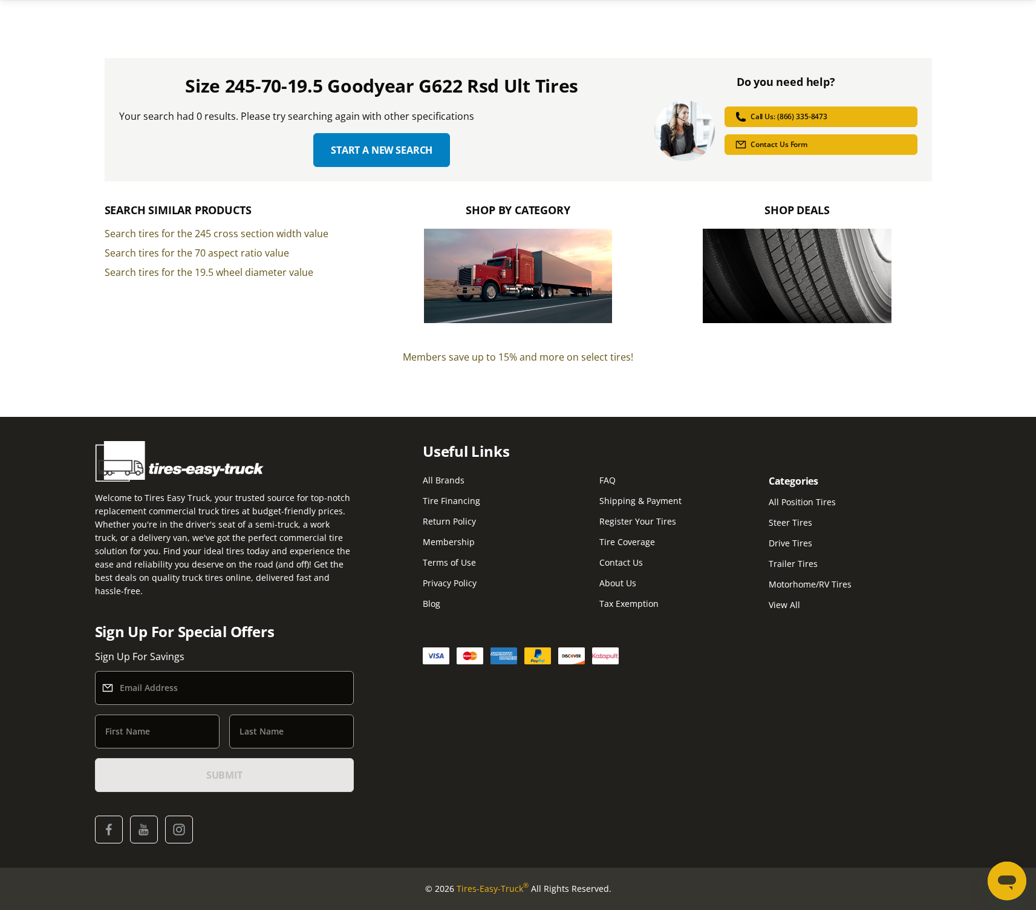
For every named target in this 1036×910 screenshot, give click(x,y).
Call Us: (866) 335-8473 (789, 116)
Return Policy (449, 521)
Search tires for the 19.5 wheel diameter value (209, 272)
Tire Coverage (627, 542)
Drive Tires (790, 543)
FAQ (607, 480)
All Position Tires (802, 502)
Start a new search (381, 150)
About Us (617, 583)
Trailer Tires (793, 563)
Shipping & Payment (640, 500)
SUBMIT (224, 775)
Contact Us (621, 562)
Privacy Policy (450, 583)
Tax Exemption (629, 603)
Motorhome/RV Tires (810, 584)
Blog (431, 603)
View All (784, 604)
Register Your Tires (637, 521)
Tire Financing (451, 500)
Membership (449, 542)
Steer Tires (790, 522)
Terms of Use (449, 562)
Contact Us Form (779, 144)
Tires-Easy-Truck (493, 888)
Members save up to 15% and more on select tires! (518, 357)
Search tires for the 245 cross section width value (216, 233)
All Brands (443, 480)
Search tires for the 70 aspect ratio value (197, 253)
